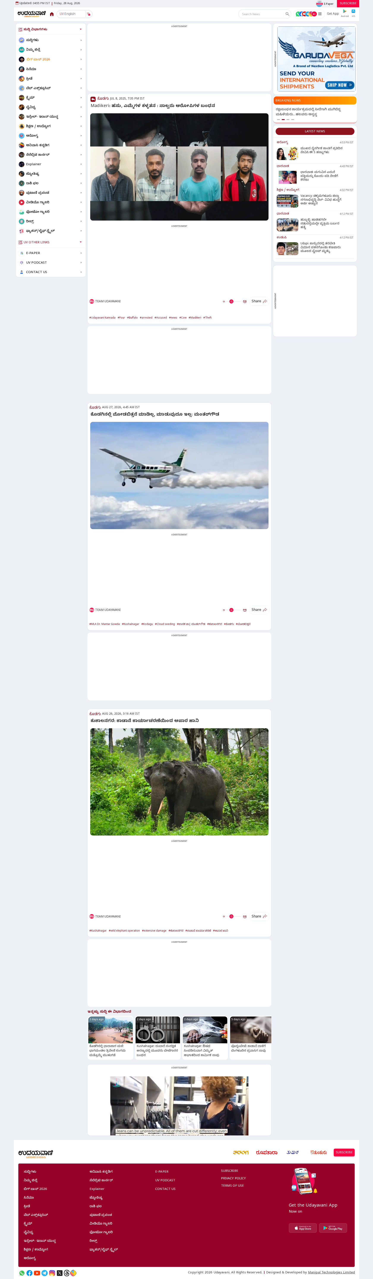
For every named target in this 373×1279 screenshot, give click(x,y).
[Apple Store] (303, 1228)
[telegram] (44, 1273)
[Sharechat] (73, 1273)
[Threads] (66, 1273)
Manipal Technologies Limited (331, 1273)
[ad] (316, 59)
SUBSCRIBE (348, 4)
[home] (32, 14)
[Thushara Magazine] (292, 1152)
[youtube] (37, 1273)
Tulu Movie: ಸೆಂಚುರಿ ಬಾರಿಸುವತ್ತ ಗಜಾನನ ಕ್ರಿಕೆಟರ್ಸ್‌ (311, 110)
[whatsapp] (22, 1273)
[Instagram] (52, 1273)
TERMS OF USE (232, 1186)
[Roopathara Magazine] (267, 1152)
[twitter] (59, 1273)
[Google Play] (333, 1228)
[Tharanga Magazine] (241, 1152)
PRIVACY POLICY (233, 1179)
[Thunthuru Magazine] (318, 1152)
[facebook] (29, 1273)
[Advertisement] (179, 60)
